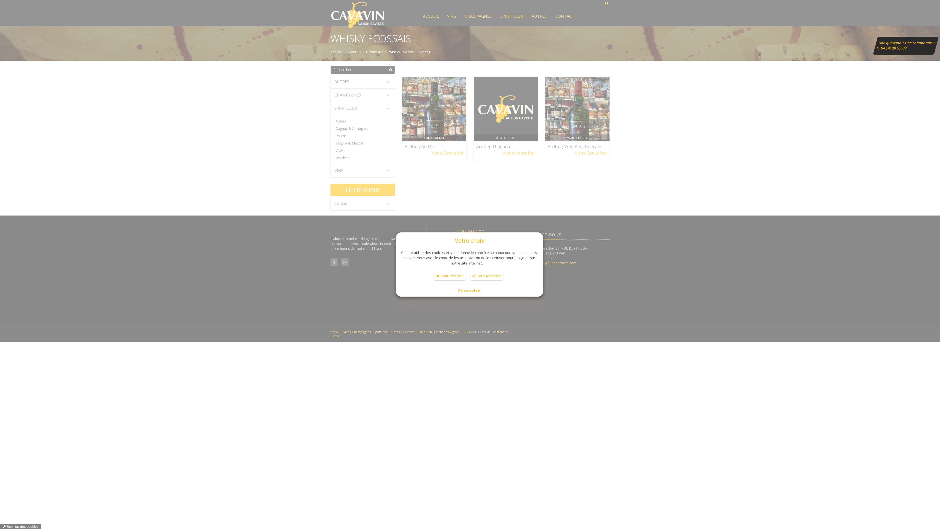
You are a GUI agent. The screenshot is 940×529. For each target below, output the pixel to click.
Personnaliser (469, 290)
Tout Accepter (488, 275)
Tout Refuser (451, 275)
